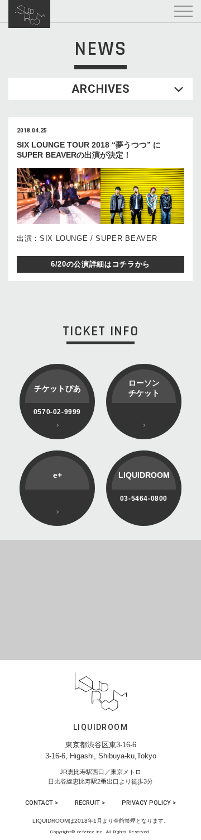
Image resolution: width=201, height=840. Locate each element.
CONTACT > (41, 802)
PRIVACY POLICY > (149, 802)
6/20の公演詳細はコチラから (100, 264)
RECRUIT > (90, 802)
